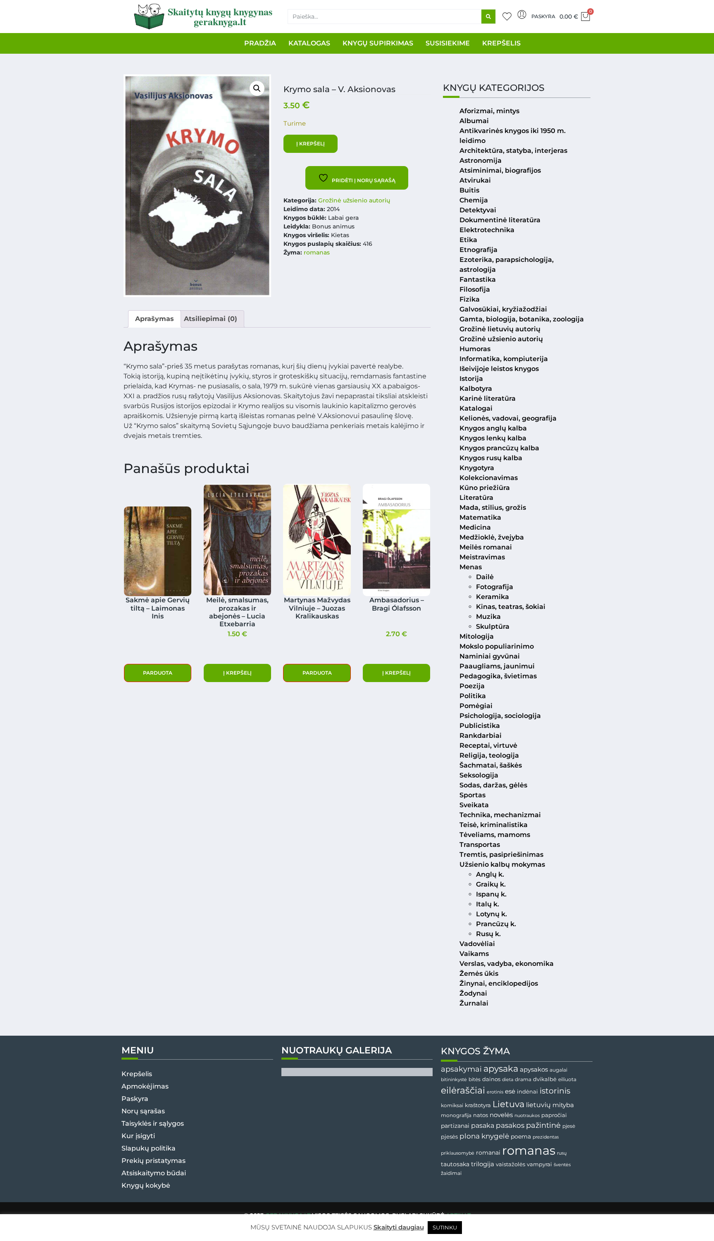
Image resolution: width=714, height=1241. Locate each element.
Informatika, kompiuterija (503, 359)
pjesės (449, 1137)
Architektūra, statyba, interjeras (513, 151)
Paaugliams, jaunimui (497, 666)
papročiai (554, 1115)
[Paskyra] (521, 14)
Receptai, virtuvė (488, 745)
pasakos (510, 1125)
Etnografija (478, 250)
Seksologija (478, 775)
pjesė (568, 1126)
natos (480, 1115)
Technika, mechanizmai (500, 815)
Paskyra (543, 16)
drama (523, 1079)
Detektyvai (477, 210)
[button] (257, 88)
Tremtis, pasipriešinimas (501, 854)
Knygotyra (476, 468)
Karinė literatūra (487, 398)
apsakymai (461, 1069)
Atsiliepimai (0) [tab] (210, 319)
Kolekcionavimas (488, 478)
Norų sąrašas (143, 1111)
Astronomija (480, 160)
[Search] (488, 17)
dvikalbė (545, 1079)
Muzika (488, 616)
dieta (507, 1079)
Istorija (471, 379)
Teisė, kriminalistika (493, 825)
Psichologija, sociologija (500, 716)
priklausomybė (457, 1153)
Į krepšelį (310, 143)
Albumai (474, 121)
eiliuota (567, 1079)
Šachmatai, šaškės (490, 765)
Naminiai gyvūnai (489, 656)
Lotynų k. (491, 914)
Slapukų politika (148, 1148)
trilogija (482, 1164)
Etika (468, 240)
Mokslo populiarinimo (496, 646)
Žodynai (473, 993)
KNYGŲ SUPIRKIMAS (378, 43)
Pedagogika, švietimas (498, 676)
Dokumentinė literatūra (499, 220)
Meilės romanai (485, 547)
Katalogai (476, 408)
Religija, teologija (489, 755)
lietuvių (538, 1105)
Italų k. (487, 904)
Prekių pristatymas (153, 1161)
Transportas (479, 845)
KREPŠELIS (501, 43)
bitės (475, 1079)
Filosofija (474, 289)
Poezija (472, 686)
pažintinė (543, 1125)
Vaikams (474, 954)
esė (510, 1091)
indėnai (527, 1091)
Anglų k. (490, 874)
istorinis (555, 1091)
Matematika (480, 517)
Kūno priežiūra (484, 488)
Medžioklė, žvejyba (491, 537)
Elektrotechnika (486, 230)
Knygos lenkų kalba (492, 438)
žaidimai (451, 1173)
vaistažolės (510, 1164)
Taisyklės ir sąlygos (152, 1123)
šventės (562, 1164)
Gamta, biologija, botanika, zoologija (521, 319)
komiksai (452, 1105)
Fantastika (477, 279)
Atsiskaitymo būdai (153, 1173)
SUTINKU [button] (445, 1227)
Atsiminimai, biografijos (500, 170)
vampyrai (539, 1164)
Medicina (475, 527)
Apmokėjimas (145, 1086)
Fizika (469, 299)
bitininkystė (454, 1079)
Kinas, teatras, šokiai (510, 607)
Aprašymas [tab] (154, 319)
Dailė (485, 577)
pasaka (482, 1125)
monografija (456, 1115)
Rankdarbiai (480, 735)
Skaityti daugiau (399, 1227)
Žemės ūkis (478, 973)
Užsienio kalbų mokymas (502, 864)
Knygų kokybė (145, 1185)
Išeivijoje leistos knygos (499, 369)
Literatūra (476, 498)
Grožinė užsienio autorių (354, 200)
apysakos (534, 1069)
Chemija (473, 200)
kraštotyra (478, 1105)
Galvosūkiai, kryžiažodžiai (503, 309)
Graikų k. (491, 884)
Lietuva (508, 1103)
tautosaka (455, 1164)
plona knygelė (484, 1136)
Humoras (474, 349)
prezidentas (546, 1137)
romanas (317, 252)
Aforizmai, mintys (489, 111)
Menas (470, 567)
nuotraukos (527, 1115)
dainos (491, 1079)
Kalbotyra (475, 388)
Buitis (469, 190)
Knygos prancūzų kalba (499, 448)
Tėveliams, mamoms (494, 835)
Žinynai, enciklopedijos (498, 983)
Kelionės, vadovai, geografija (508, 418)
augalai (558, 1070)
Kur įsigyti (138, 1136)
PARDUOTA (157, 673)
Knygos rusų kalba (490, 458)
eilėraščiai (463, 1090)
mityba (563, 1105)
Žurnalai (473, 1003)
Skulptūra (492, 626)
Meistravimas (482, 557)
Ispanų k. (491, 894)
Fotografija (494, 587)
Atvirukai (475, 180)
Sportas (472, 795)
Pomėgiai (476, 706)
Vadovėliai (477, 944)
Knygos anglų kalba (493, 428)
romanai (488, 1152)
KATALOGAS (309, 43)
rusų (561, 1153)
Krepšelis (136, 1074)
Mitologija (476, 636)
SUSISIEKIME (448, 43)
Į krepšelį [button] (237, 673)
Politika (472, 696)
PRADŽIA (260, 43)
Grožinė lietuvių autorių (499, 329)
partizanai (455, 1125)
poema (521, 1136)
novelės (501, 1115)
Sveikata (474, 805)
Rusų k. (488, 934)
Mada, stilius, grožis (492, 507)
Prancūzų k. (496, 924)
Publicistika (479, 726)
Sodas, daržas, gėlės (493, 785)
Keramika (492, 597)
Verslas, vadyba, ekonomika (506, 964)
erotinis (495, 1092)
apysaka (500, 1068)
